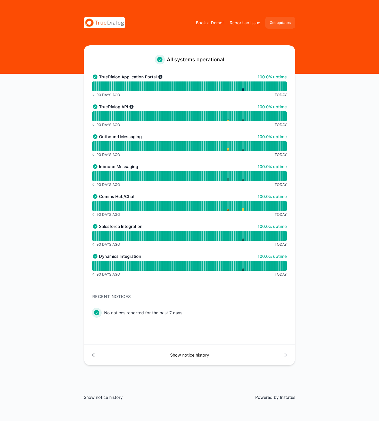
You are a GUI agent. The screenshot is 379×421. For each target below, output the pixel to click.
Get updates (280, 22)
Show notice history (103, 397)
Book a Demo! (210, 22)
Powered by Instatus (275, 397)
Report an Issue (245, 22)
